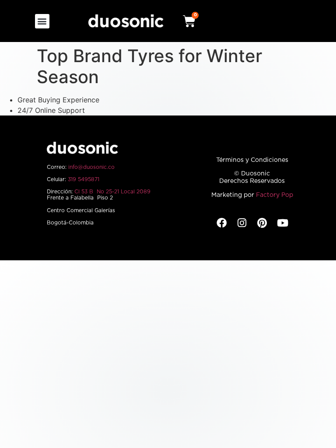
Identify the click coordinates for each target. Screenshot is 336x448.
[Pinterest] (262, 223)
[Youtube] (282, 223)
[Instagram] (242, 223)
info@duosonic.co (91, 167)
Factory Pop (274, 195)
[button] (42, 21)
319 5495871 (83, 179)
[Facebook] (222, 223)
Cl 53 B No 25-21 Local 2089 (112, 191)
